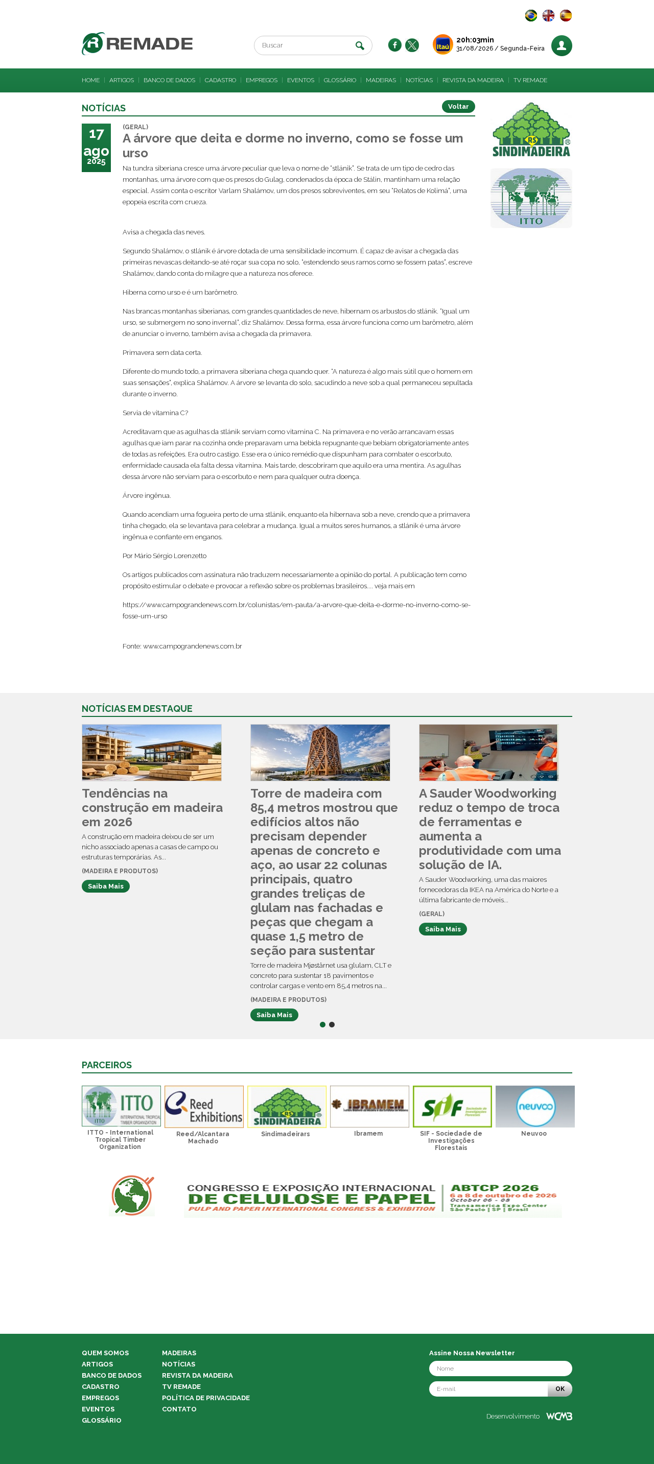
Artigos (121, 80)
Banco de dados (169, 80)
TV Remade (530, 80)
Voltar (458, 106)
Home (91, 80)
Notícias (419, 80)
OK (560, 1389)
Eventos (300, 80)
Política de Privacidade (206, 1398)
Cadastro (220, 80)
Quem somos (105, 1353)
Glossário (340, 80)
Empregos (261, 80)
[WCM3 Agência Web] (559, 1416)
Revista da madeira (473, 80)
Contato (179, 1409)
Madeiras (381, 80)
